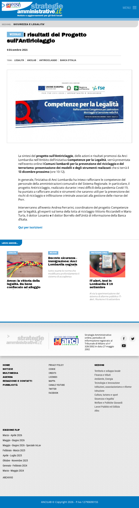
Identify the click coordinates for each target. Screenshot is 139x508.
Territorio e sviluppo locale (107, 370)
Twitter (52, 389)
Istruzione (99, 390)
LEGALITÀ (19, 60)
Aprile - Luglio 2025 (12, 455)
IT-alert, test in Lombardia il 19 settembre (101, 284)
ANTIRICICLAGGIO (48, 60)
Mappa (52, 381)
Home (6, 365)
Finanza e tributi (102, 374)
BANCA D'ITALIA (68, 60)
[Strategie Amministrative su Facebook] (124, 338)
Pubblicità (10, 385)
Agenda (8, 377)
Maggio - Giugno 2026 (14, 440)
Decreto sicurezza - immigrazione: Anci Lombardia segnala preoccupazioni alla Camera (63, 261)
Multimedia (10, 373)
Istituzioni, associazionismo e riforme (113, 386)
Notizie (8, 369)
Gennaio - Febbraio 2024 (15, 465)
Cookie (52, 369)
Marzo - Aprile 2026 (12, 435)
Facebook (53, 393)
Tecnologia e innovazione (107, 382)
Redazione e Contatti (17, 381)
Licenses (53, 377)
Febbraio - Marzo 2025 (14, 450)
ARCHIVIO (8, 477)
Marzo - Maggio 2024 (13, 470)
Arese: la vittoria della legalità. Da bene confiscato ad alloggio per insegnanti (23, 284)
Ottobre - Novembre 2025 (15, 460)
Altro (96, 410)
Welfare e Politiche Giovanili (108, 402)
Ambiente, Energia (103, 378)
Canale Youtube (57, 385)
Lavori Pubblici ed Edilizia (107, 406)
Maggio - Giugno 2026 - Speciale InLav (22, 445)
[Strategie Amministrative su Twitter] (133, 338)
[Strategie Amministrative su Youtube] (124, 345)
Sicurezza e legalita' (104, 398)
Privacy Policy (56, 365)
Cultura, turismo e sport (106, 394)
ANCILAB (31, 60)
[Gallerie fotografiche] (133, 345)
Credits (52, 373)
